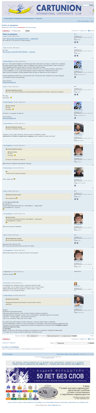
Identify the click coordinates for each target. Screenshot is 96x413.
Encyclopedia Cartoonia (52, 402)
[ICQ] (77, 42)
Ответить (4, 30)
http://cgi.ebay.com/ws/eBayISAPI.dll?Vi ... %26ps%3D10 (22, 38)
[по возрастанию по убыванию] (69, 335)
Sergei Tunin (7, 282)
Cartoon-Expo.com (74, 402)
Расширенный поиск (70, 2)
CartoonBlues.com (40, 402)
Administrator (21, 27)
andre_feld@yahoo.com (54, 405)
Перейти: (52, 343)
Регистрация (86, 21)
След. (91, 335)
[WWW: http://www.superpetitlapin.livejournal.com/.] (75, 42)
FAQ (80, 21)
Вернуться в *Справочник (9, 342)
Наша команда (60, 354)
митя (5, 36)
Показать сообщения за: (21, 335)
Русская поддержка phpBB (48, 357)
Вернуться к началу (92, 44)
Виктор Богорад (8, 167)
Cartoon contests (12, 402)
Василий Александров (31, 27)
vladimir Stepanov (8, 123)
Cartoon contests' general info (26, 402)
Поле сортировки (42, 335)
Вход (92, 21)
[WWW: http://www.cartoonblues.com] (75, 77)
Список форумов (8, 18)
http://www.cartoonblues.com (9, 82)
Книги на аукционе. (10, 25)
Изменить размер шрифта (91, 18)
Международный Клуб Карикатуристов (24, 18)
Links (87, 402)
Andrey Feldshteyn (13, 27)
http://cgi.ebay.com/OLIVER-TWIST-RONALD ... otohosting (19, 52)
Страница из (83, 30)
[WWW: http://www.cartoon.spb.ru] (75, 185)
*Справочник (38, 18)
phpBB (41, 356)
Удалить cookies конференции (72, 354)
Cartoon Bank (64, 402)
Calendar (82, 402)
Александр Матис (8, 145)
